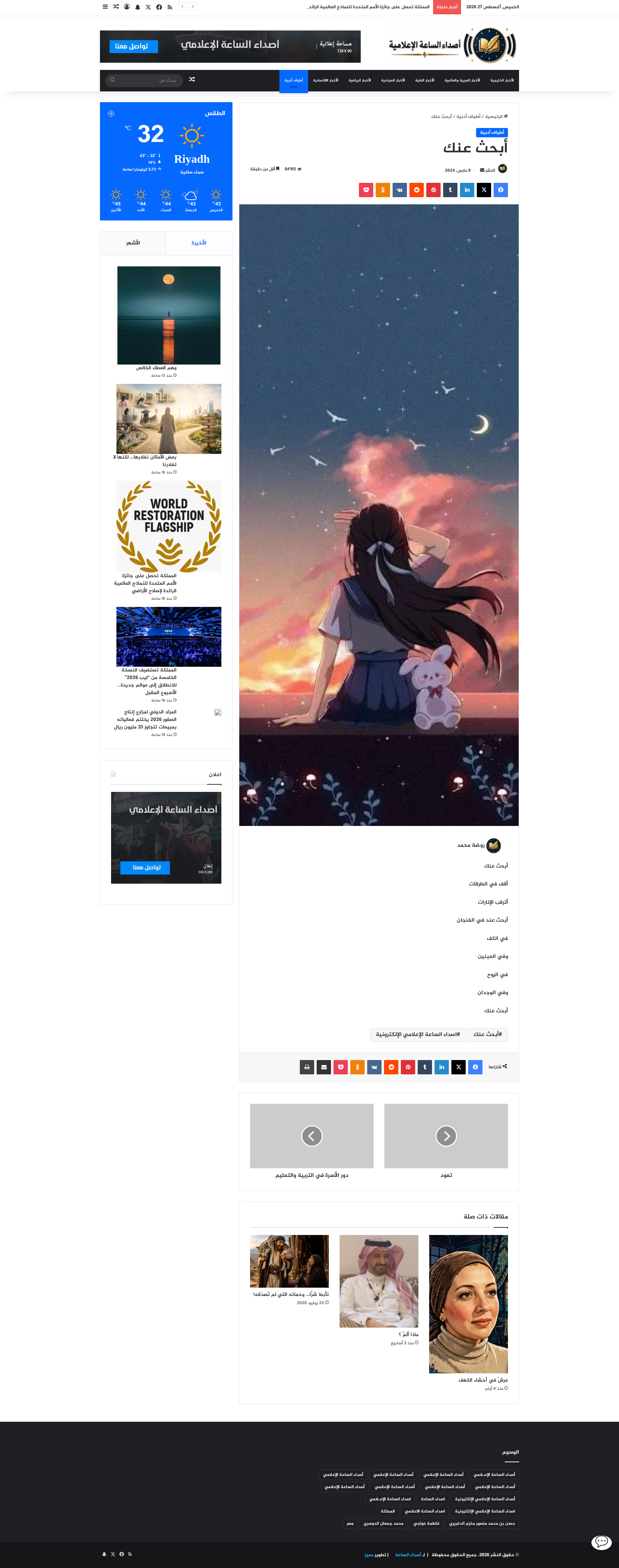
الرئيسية (494, 117)
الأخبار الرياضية (360, 80)
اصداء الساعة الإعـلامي (390, 1499)
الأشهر (133, 243)
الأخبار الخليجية (502, 80)
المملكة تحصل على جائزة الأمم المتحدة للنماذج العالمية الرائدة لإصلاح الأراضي (354, 7)
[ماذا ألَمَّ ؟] (379, 1281)
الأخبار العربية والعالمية (462, 80)
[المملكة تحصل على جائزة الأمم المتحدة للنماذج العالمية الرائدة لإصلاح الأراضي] (168, 526)
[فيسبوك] (501, 190)
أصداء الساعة (407, 1555)
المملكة (388, 1511)
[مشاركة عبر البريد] (324, 1067)
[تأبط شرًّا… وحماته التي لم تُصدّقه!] (289, 1261)
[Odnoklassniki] (383, 190)
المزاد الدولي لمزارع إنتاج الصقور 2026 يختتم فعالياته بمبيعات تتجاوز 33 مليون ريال (145, 719)
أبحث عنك (486, 1035)
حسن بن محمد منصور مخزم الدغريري (482, 1523)
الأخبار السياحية (393, 80)
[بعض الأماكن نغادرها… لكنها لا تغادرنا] (168, 419)
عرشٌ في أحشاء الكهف (483, 1380)
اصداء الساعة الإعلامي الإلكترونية (416, 1035)
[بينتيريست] (433, 190)
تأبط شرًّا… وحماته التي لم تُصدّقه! (290, 1295)
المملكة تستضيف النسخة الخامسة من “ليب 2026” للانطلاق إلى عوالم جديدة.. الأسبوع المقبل (147, 681)
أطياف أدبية (293, 80)
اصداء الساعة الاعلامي (425, 1511)
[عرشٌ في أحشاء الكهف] (468, 1304)
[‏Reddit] (416, 190)
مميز (369, 1555)
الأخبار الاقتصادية (326, 80)
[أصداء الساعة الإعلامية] (453, 44)
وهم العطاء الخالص (156, 368)
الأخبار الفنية (425, 80)
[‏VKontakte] (400, 190)
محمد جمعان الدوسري (383, 1523)
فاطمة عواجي (426, 1523)
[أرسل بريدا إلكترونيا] (482, 170)
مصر (350, 1523)
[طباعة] (307, 1067)
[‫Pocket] (366, 190)
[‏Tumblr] (450, 190)
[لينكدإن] (467, 190)
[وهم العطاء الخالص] (168, 315)
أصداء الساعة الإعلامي (443, 1474)
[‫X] (484, 190)
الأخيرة (199, 243)
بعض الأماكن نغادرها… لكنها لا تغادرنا (145, 461)
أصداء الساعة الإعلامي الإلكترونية (485, 1499)
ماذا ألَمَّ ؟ (408, 1335)
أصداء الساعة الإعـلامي (494, 1474)
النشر (490, 170)
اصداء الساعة (433, 1499)
